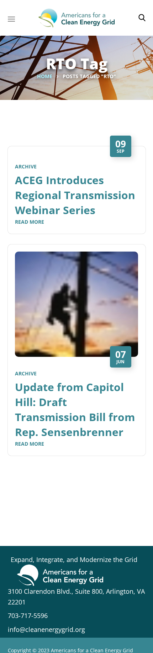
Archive (26, 166)
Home (44, 76)
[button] (142, 18)
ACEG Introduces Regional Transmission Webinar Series (75, 195)
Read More (29, 221)
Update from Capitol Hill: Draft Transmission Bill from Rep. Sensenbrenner (75, 409)
